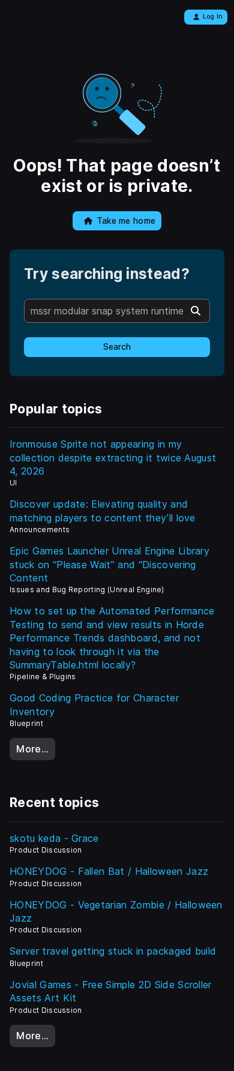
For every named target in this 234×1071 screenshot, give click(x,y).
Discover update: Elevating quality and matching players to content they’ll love (103, 510)
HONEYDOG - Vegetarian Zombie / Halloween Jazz (116, 911)
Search (117, 347)
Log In (213, 16)
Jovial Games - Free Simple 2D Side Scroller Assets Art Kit (111, 991)
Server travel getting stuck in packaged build (113, 951)
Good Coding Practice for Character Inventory (94, 704)
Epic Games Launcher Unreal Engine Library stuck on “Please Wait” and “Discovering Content (109, 564)
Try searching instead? (107, 274)
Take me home (126, 221)
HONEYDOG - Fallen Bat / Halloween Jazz (109, 871)
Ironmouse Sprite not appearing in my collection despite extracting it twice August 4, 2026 (113, 457)
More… (32, 749)
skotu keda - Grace (54, 838)
